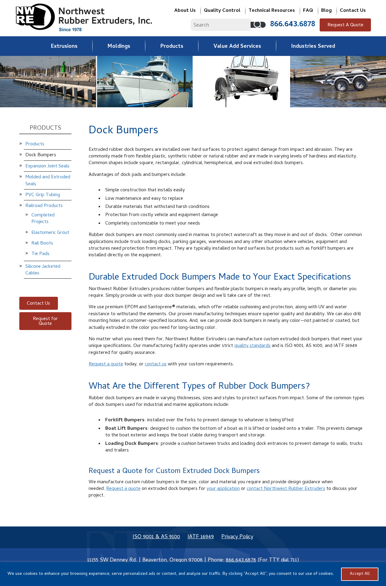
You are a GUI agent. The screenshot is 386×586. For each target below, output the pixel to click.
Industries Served (313, 46)
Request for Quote (45, 321)
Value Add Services (237, 46)
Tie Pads (40, 254)
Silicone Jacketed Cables (42, 270)
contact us (155, 364)
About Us (185, 11)
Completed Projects (43, 219)
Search (258, 25)
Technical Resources (271, 11)
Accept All (360, 574)
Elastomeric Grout (50, 233)
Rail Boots (42, 244)
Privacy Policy (237, 537)
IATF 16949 (201, 537)
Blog (326, 11)
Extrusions (64, 46)
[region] (193, 574)
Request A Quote (345, 25)
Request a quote (106, 364)
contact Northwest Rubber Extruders (286, 489)
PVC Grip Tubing (42, 195)
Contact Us (353, 11)
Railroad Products (44, 206)
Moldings (119, 46)
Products (171, 46)
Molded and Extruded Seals (47, 180)
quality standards (252, 346)
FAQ (308, 11)
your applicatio (222, 489)
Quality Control (222, 11)
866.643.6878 (292, 25)
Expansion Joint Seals (47, 166)
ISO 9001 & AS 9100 (156, 537)
